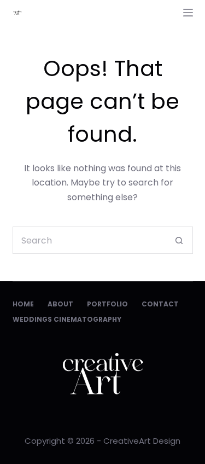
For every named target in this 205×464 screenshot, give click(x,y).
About (60, 304)
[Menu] (188, 13)
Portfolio (107, 304)
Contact (160, 304)
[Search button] (179, 240)
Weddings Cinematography (67, 319)
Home (23, 304)
